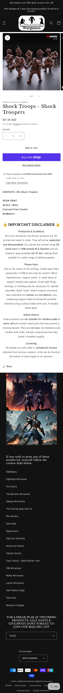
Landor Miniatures (15, 583)
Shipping (16, 124)
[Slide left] (24, 96)
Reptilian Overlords (15, 538)
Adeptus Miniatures (15, 501)
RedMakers (11, 471)
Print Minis (11, 486)
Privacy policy (35, 685)
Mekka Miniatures (14, 575)
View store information (17, 182)
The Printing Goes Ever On (19, 508)
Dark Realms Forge (15, 590)
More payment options (31, 165)
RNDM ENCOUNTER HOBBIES (30, 681)
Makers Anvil (12, 531)
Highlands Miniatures (16, 479)
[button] (4, 23)
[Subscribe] (53, 636)
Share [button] (9, 366)
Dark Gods (11, 523)
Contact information (41, 690)
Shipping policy (23, 690)
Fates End (11, 597)
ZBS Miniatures (13, 568)
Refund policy (20, 685)
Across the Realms (15, 545)
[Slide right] (38, 96)
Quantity (6, 129)
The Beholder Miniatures (18, 494)
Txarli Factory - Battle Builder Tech (23, 560)
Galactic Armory (13, 553)
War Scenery (12, 516)
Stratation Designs (15, 605)
